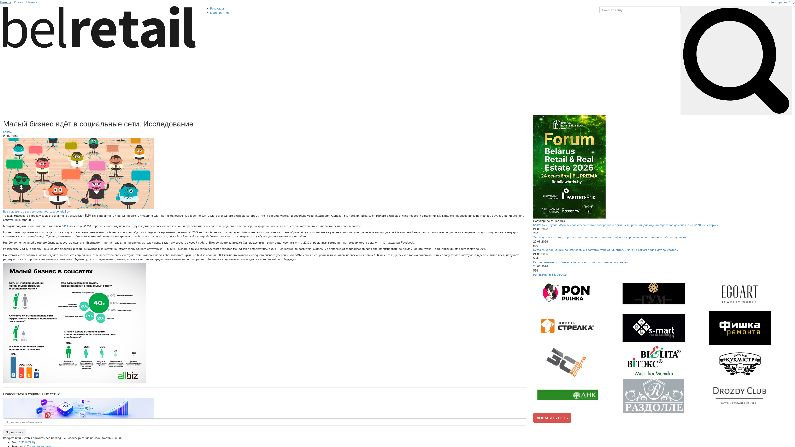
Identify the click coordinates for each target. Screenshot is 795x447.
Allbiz (65, 226)
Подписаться (14, 432)
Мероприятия (219, 12)
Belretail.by (28, 442)
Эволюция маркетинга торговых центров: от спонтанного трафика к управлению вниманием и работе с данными (610, 237)
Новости (5, 2)
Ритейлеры (217, 8)
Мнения (31, 2)
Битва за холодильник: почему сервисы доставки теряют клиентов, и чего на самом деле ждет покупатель (605, 250)
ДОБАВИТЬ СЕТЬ (552, 417)
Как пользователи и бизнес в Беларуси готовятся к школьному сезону (580, 262)
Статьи (18, 2)
